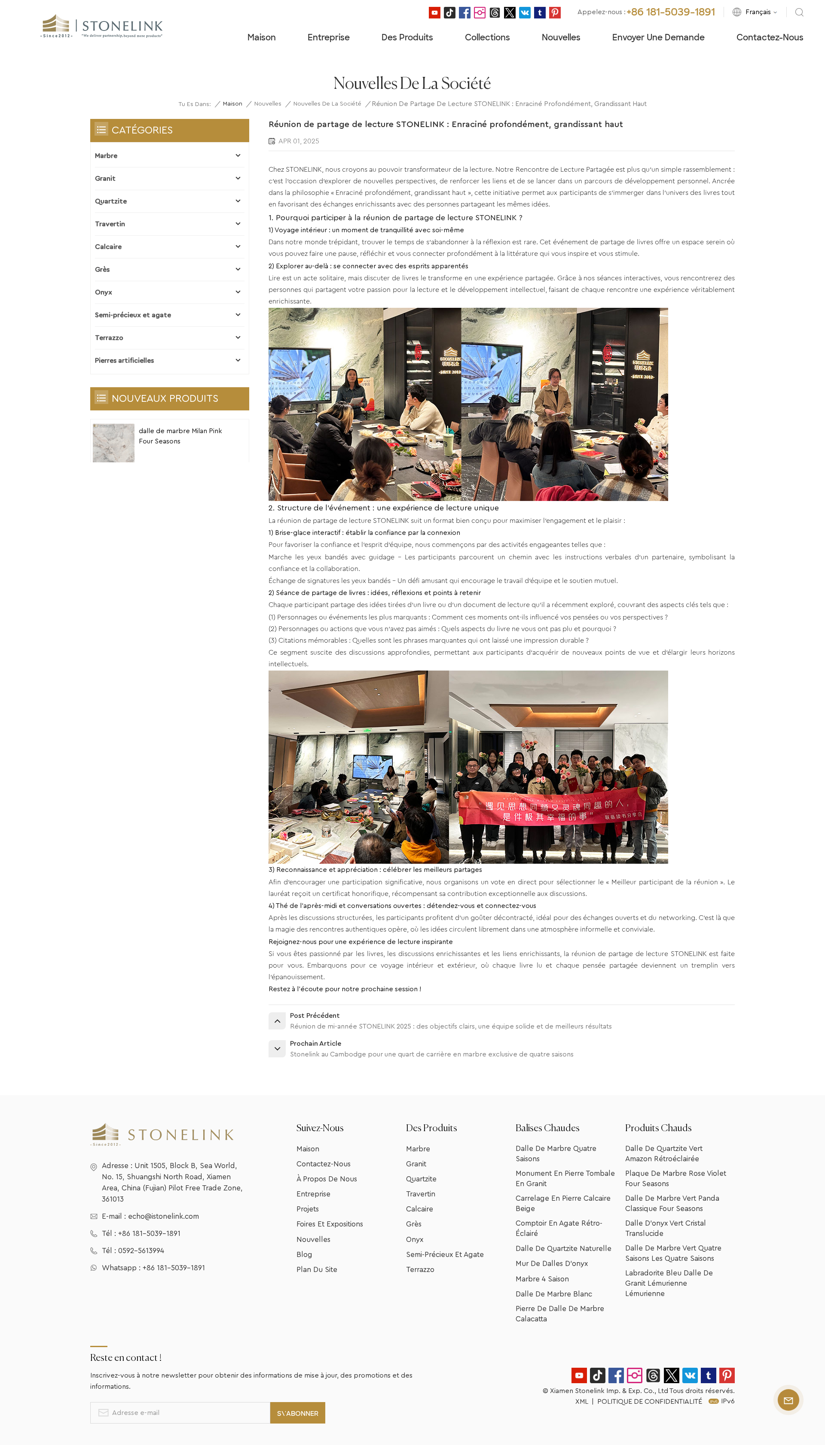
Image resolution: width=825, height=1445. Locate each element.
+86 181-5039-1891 (670, 12)
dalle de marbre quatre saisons (556, 1154)
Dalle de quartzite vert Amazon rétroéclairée (664, 1154)
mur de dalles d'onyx (552, 1263)
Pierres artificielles (124, 360)
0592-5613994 (141, 1250)
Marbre (106, 155)
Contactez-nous (770, 37)
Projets (307, 1209)
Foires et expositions (329, 1224)
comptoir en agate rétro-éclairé (559, 1228)
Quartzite (111, 201)
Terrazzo (109, 337)
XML (581, 1401)
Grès (102, 269)
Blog (304, 1254)
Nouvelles (561, 37)
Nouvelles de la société (327, 104)
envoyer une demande (658, 37)
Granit (105, 178)
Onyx (103, 292)
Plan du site (316, 1269)
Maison (262, 37)
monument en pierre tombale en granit (565, 1178)
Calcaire (108, 246)
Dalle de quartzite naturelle (563, 1248)
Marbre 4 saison (542, 1279)
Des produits (407, 37)
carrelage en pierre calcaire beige (563, 1203)
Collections (487, 37)
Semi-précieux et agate (133, 315)
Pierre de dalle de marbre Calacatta (560, 1314)
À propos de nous (326, 1179)
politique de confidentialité (649, 1401)
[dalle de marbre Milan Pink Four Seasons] (113, 444)
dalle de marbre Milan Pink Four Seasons (180, 436)
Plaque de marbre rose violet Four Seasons (675, 1178)
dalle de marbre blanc (554, 1294)
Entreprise (329, 37)
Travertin (110, 224)
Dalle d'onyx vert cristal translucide (665, 1228)
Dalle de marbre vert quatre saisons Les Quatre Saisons (673, 1253)
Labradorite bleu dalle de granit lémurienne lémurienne (669, 1283)
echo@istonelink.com (163, 1216)
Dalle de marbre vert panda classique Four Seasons (672, 1203)
